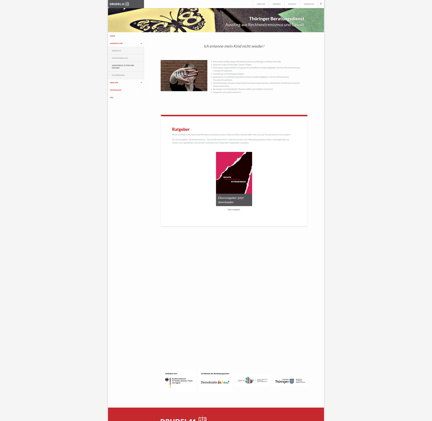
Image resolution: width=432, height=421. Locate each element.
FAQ (111, 97)
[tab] (126, 59)
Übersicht (116, 51)
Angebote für (116, 43)
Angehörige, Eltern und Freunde (123, 66)
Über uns (261, 4)
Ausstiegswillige (120, 58)
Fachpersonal (118, 75)
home (112, 36)
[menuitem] (126, 36)
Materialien (115, 90)
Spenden (276, 4)
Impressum (309, 4)
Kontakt (292, 4)
